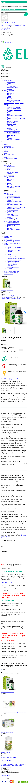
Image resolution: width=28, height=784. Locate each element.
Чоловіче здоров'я (11, 124)
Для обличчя (10, 93)
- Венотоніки (10, 246)
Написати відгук (11, 351)
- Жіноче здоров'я (11, 262)
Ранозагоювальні (11, 86)
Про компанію (4, 24)
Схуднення (10, 125)
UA (2, 29)
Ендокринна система (12, 121)
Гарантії (16, 765)
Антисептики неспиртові (13, 133)
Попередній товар (5, 298)
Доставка (13, 379)
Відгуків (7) (7, 379)
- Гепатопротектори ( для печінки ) (16, 258)
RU (4, 29)
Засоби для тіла (8, 80)
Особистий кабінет (9, 154)
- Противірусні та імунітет (14, 260)
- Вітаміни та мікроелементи (14, 249)
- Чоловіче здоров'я (12, 264)
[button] (25, 313)
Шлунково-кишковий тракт (14, 112)
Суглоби (9, 83)
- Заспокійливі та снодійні (14, 247)
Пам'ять (9, 128)
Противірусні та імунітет (13, 119)
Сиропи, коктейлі (8, 274)
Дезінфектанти (11, 135)
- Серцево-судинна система (14, 250)
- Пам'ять (9, 268)
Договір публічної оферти (11, 158)
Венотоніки (10, 105)
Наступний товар (15, 298)
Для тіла (9, 97)
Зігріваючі (9, 89)
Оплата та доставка (14, 24)
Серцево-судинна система (14, 110)
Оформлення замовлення (19, 6)
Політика (3, 767)
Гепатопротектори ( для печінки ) (16, 118)
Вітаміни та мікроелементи (14, 108)
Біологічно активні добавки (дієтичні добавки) (14, 295)
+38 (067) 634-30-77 (9, 22)
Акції (18, 25)
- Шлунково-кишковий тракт (14, 253)
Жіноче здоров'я (11, 122)
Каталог (15, 25)
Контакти (22, 25)
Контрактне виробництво (10, 148)
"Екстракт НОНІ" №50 (7, 732)
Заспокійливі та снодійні (13, 107)
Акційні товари (8, 236)
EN (6, 29)
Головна (6, 144)
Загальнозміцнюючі (12, 129)
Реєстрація (7, 28)
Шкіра (8, 84)
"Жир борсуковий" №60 (7, 290)
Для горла (9, 138)
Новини (10, 25)
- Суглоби (9, 251)
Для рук (9, 94)
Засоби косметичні (9, 90)
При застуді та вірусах (13, 87)
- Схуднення (10, 265)
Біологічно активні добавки (11, 272)
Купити (3, 694)
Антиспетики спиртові (13, 132)
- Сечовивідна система (13, 267)
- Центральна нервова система (15, 255)
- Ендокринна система (13, 261)
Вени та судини (11, 82)
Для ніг (9, 96)
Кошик (5, 153)
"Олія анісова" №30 (6, 752)
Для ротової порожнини (13, 100)
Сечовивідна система (12, 126)
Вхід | (2, 28)
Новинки (6, 237)
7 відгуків (3, 351)
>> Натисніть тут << (6, 582)
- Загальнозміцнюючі (12, 269)
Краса (8, 114)
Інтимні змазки (11, 101)
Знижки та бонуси (18, 764)
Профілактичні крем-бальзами (12, 240)
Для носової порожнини (13, 139)
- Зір (8, 257)
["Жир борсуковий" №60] (14, 313)
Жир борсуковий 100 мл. (7, 692)
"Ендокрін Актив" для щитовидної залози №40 (13, 712)
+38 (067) (9, 42)
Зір (7, 117)
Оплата (19, 379)
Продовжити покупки (6, 6)
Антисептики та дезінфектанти (12, 131)
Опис (2, 379)
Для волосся (10, 91)
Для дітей (9, 98)
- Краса (9, 254)
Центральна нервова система (14, 115)
